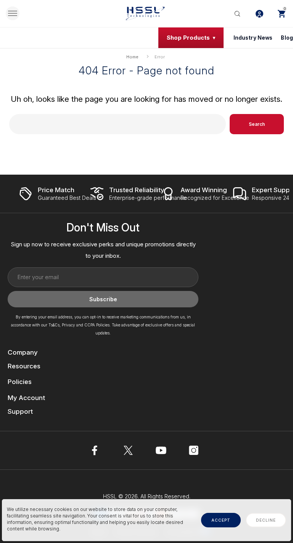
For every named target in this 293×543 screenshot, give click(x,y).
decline (266, 520)
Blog (287, 38)
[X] (128, 450)
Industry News (253, 38)
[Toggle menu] (12, 13)
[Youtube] (161, 450)
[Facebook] (95, 450)
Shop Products (188, 37)
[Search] (237, 13)
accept (220, 520)
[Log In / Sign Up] (259, 13)
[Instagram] (193, 450)
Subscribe (103, 299)
